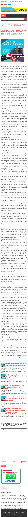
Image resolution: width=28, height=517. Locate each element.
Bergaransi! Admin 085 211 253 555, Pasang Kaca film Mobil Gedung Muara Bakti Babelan (16, 398)
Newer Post (4, 461)
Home (14, 461)
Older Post (24, 461)
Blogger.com (16, 514)
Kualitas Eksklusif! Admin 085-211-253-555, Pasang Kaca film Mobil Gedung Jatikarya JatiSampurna (16, 365)
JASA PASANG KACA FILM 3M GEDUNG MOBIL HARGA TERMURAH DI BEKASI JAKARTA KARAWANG (14, 513)
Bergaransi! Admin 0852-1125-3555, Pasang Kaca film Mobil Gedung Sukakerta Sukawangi (15, 387)
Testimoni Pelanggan (13, 1)
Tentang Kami (4, 1)
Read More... (22, 382)
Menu (4, 15)
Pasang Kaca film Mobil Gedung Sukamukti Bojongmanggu (11, 35)
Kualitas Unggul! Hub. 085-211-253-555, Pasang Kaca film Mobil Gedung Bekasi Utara (16, 376)
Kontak (20, 1)
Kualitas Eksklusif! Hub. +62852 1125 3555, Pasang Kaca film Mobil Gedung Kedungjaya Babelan (15, 410)
